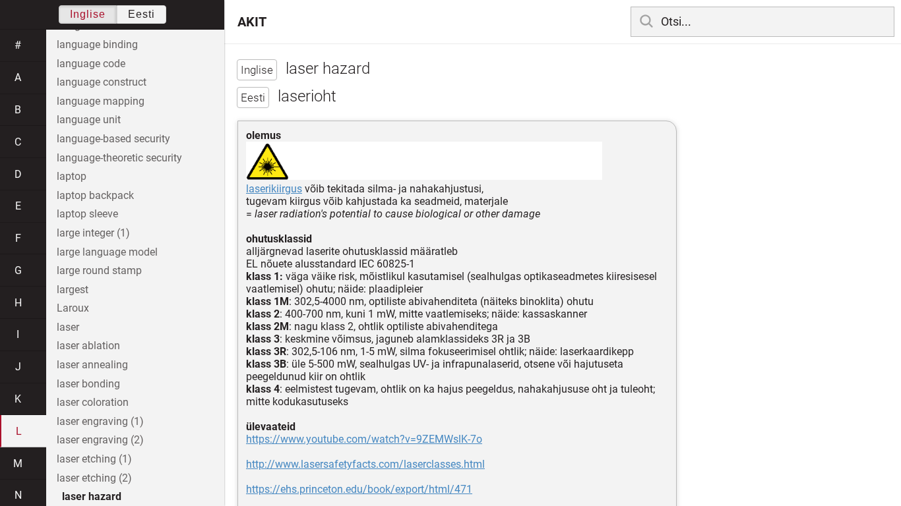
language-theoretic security (119, 158)
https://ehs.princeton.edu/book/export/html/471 (359, 489)
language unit (89, 119)
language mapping (100, 101)
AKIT (251, 22)
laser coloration (93, 402)
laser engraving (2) (100, 440)
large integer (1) (93, 233)
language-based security (113, 138)
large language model (107, 252)
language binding (97, 44)
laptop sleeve (87, 214)
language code (91, 63)
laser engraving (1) (100, 421)
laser (68, 327)
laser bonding (88, 384)
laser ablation (88, 345)
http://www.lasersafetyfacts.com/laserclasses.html (365, 464)
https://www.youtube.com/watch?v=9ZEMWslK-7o (364, 439)
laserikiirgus (274, 189)
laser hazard (91, 496)
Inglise (88, 14)
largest (72, 289)
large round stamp (99, 270)
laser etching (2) (94, 478)
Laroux (73, 308)
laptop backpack (95, 195)
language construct (101, 82)
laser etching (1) (94, 459)
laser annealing (92, 364)
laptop (71, 176)
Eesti (141, 14)
